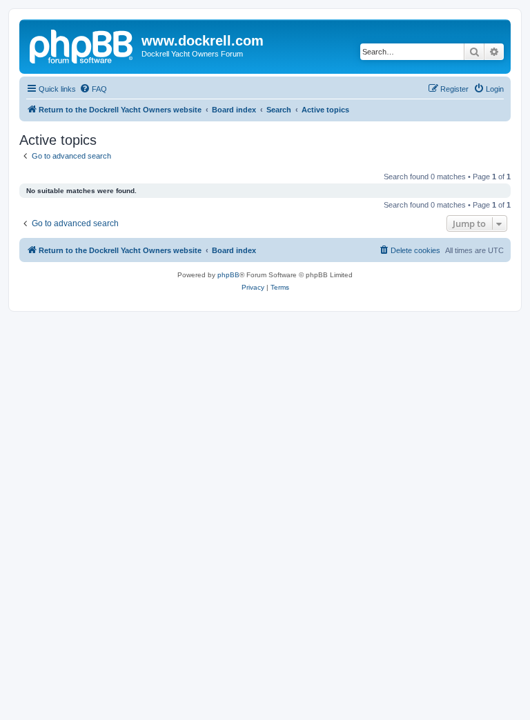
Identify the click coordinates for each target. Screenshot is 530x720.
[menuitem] (93, 89)
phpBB (228, 275)
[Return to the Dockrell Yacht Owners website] (82, 45)
